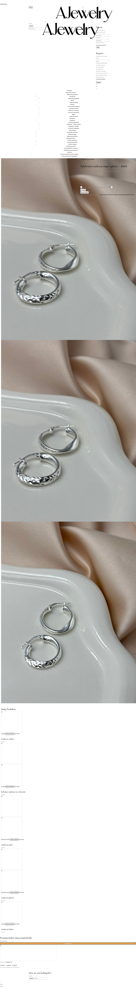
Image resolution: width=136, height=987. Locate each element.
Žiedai (72, 100)
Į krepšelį (83, 190)
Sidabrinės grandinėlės (73, 98)
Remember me (100, 42)
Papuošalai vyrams (70, 138)
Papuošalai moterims (71, 92)
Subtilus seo (9, 962)
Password (98, 37)
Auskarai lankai (7, 929)
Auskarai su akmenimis (73, 112)
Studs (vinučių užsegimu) (74, 106)
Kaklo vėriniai (72, 130)
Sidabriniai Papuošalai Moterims (126, 194)
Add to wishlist (84, 192)
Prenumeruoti (68, 943)
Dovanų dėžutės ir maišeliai (70, 148)
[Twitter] (81, 199)
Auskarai (72, 104)
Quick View (16, 733)
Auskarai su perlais (73, 108)
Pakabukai (72, 120)
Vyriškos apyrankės (72, 140)
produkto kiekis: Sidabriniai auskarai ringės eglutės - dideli (96, 187)
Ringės (73, 114)
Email (97, 58)
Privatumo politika (100, 79)
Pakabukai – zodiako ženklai (74, 124)
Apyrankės (72, 118)
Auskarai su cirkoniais (73, 110)
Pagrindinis (84, 159)
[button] (95, 8)
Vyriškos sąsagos (72, 144)
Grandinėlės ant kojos (72, 132)
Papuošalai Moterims (109, 194)
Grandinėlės (72, 96)
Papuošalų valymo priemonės (71, 150)
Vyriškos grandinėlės (72, 142)
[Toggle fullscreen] (1, 984)
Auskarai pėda (6, 845)
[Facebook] (80, 199)
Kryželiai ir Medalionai (73, 128)
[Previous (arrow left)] (0, 986)
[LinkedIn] (82, 199)
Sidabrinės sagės (72, 134)
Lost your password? (101, 45)
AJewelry (3, 4)
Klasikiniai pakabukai (73, 122)
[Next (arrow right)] (1, 986)
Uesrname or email (100, 32)
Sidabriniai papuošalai (72, 94)
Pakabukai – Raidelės (73, 126)
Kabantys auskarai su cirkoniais (13, 792)
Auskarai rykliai (7, 739)
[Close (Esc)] (0, 984)
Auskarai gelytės (7, 898)
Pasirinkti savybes (5, 839)
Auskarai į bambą (73, 116)
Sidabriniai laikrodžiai (72, 136)
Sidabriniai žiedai (74, 102)
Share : (82, 196)
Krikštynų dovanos (70, 146)
